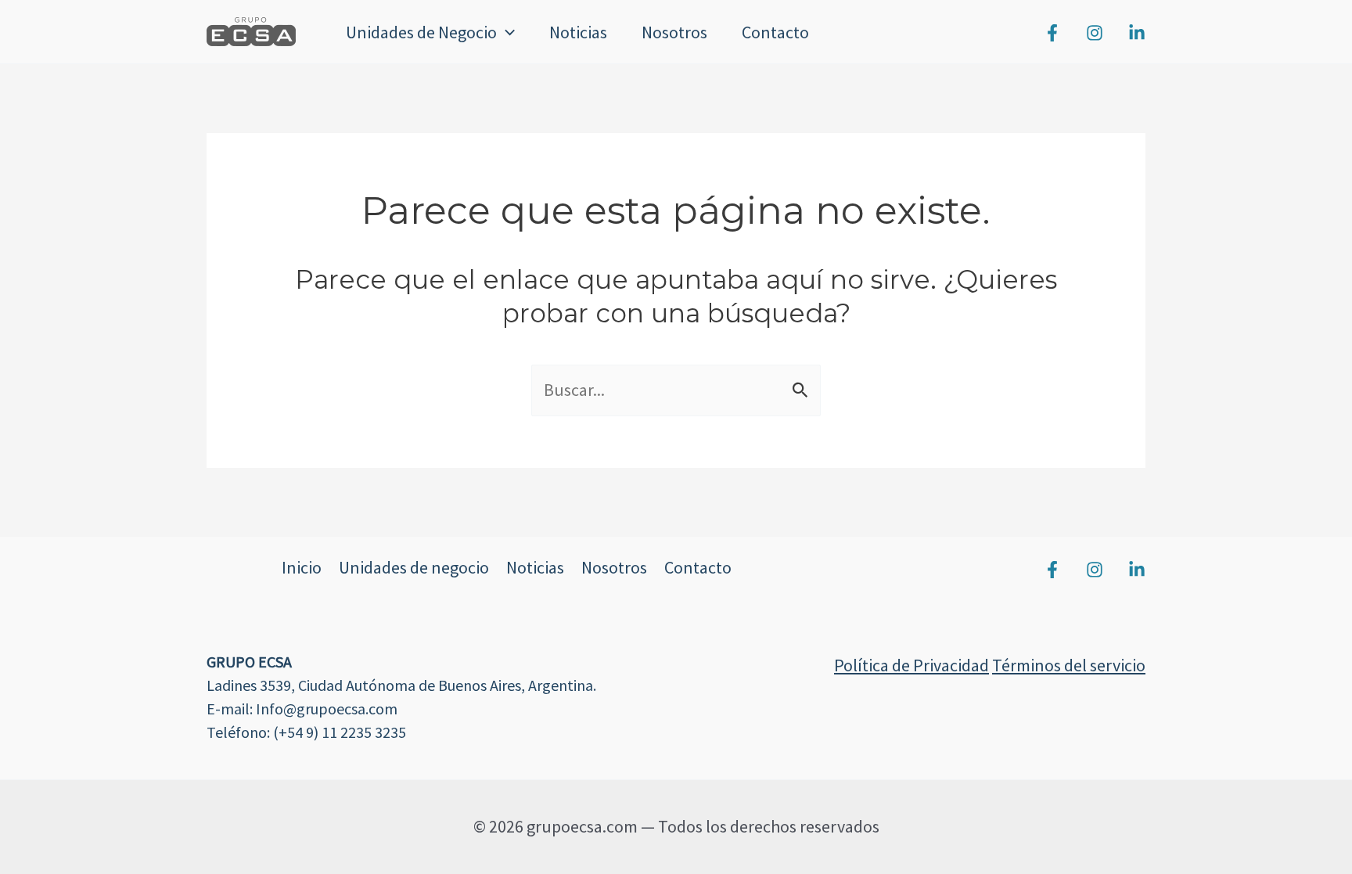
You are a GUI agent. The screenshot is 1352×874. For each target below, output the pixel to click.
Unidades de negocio (414, 567)
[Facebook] (1052, 32)
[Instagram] (1094, 32)
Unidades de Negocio (421, 32)
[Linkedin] (1136, 32)
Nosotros (674, 32)
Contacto (775, 32)
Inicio (302, 567)
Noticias (578, 32)
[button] (506, 32)
